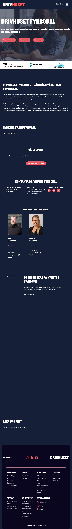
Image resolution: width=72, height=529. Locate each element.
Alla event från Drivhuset (36, 163)
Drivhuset (8, 457)
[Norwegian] (61, 4)
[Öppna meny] (67, 4)
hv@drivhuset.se (11, 189)
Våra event (38, 40)
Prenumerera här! (29, 294)
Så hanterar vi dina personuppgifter (36, 525)
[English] (57, 4)
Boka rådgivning (8, 40)
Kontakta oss (24, 40)
